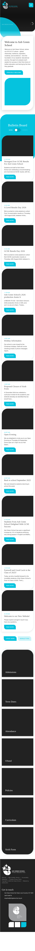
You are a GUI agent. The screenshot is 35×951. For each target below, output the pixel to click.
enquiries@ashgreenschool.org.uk (13, 898)
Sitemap (4, 877)
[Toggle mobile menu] (31, 5)
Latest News (10, 638)
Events (24, 130)
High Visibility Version (14, 877)
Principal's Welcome (14, 72)
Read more (10, 177)
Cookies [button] (11, 879)
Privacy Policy (18, 879)
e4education (5, 883)
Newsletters (24, 638)
